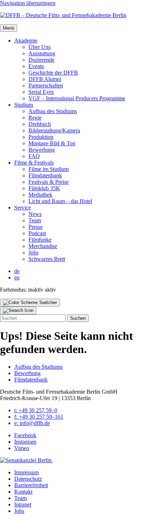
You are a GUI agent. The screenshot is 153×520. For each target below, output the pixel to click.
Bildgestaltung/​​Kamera (54, 130)
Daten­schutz (28, 479)
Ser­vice (22, 208)
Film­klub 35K (44, 188)
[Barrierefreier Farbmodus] (30, 303)
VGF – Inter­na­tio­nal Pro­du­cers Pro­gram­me (76, 98)
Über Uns (39, 47)
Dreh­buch (39, 124)
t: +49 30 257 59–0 (35, 410)
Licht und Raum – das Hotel (60, 201)
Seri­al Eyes (41, 92)
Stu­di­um (23, 105)
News (35, 214)
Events (36, 66)
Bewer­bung (41, 150)
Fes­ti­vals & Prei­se (48, 182)
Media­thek (40, 195)
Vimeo (21, 448)
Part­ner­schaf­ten (45, 85)
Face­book (25, 435)
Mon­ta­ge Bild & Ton (51, 143)
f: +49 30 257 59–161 (38, 417)
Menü (8, 28)
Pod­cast (37, 233)
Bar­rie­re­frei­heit (31, 485)
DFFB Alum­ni (44, 79)
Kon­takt (23, 492)
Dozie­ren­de (41, 60)
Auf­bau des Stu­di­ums (52, 111)
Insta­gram (25, 442)
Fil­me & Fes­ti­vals (34, 163)
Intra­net (22, 504)
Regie (35, 118)
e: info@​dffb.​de (32, 423)
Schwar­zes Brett (46, 259)
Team (34, 220)
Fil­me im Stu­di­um (48, 169)
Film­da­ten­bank (45, 175)
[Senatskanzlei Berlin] (26, 460)
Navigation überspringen (28, 3)
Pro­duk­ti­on (40, 137)
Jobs (33, 252)
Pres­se (35, 227)
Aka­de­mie (25, 40)
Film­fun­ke (40, 240)
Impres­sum (26, 472)
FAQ (34, 156)
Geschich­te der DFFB (53, 73)
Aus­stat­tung (41, 53)
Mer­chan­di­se (42, 246)
